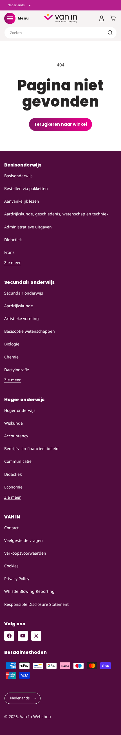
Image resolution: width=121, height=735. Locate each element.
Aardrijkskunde (18, 305)
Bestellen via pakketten (26, 188)
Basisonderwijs (18, 175)
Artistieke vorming (21, 318)
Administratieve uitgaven (28, 227)
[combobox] (60, 32)
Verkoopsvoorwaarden (25, 553)
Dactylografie (16, 369)
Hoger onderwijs (19, 410)
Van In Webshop (35, 716)
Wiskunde (13, 423)
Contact (11, 527)
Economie (13, 487)
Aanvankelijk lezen (21, 201)
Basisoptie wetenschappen (29, 331)
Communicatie (18, 461)
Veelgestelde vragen (23, 540)
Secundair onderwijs (23, 293)
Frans (9, 252)
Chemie (11, 357)
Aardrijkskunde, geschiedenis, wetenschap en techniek (56, 214)
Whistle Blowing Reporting (29, 591)
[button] (9, 18)
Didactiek (13, 239)
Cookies (11, 565)
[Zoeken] (110, 32)
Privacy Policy (16, 578)
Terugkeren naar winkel (60, 124)
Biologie (11, 344)
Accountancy (16, 435)
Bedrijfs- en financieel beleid (31, 448)
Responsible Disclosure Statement (36, 604)
